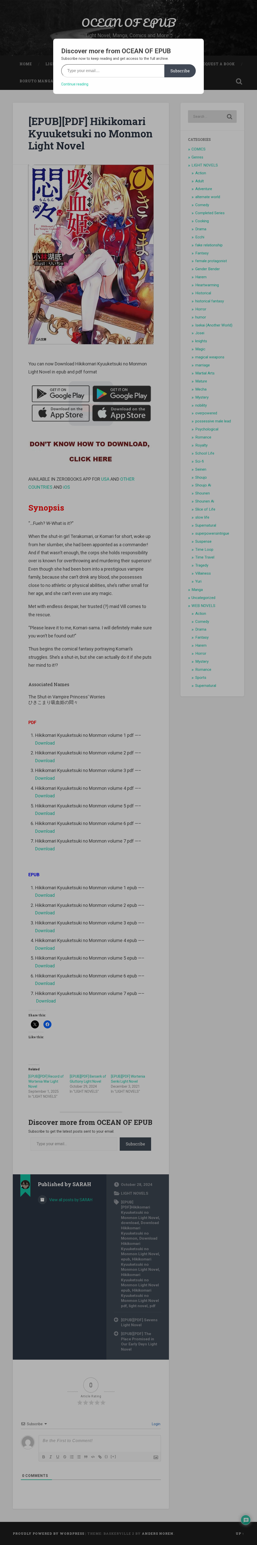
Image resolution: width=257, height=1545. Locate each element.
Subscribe (180, 70)
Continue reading (74, 84)
